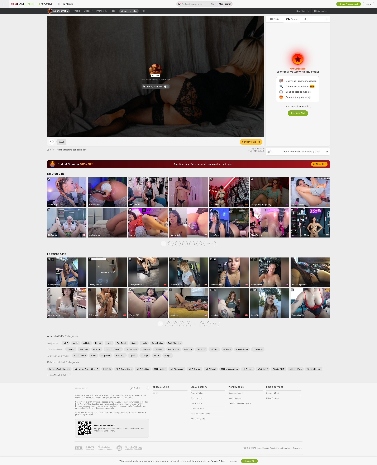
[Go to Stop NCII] (133, 448)
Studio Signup (235, 398)
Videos (88, 11)
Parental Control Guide (200, 414)
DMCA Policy (196, 403)
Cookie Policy (218, 461)
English (137, 388)
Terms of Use (196, 398)
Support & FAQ (272, 393)
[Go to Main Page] (22, 4)
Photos (101, 11)
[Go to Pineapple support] (119, 448)
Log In (368, 4)
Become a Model (236, 393)
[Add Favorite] (52, 142)
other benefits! (303, 106)
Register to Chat (298, 113)
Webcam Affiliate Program (240, 403)
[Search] (212, 4)
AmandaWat (54, 336)
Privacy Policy (197, 393)
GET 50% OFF (319, 164)
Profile (76, 11)
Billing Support (272, 398)
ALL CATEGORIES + (59, 375)
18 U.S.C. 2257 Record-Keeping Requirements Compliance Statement (272, 448)
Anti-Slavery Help (198, 419)
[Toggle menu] (4, 4)
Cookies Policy (197, 409)
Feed (113, 11)
